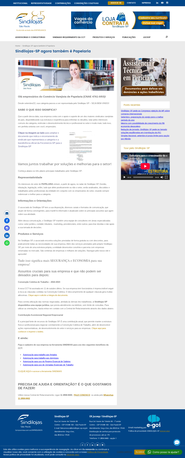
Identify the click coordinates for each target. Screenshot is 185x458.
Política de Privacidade (97, 452)
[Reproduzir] (124, 177)
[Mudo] (161, 177)
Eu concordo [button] (141, 452)
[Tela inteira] (166, 177)
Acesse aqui (165, 431)
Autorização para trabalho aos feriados (40, 354)
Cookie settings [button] (124, 452)
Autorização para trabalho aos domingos (41, 358)
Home (17, 46)
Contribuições (63, 3)
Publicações (129, 37)
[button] (163, 452)
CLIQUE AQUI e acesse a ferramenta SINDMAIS (40, 371)
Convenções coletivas (86, 3)
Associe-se (116, 3)
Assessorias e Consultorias (30, 37)
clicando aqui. (72, 454)
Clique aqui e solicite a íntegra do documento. (48, 295)
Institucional (20, 3)
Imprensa (146, 3)
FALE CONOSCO (82, 395)
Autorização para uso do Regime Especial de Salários (47, 361)
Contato (131, 3)
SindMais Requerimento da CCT (69, 37)
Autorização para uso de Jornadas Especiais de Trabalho (48, 365)
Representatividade (41, 3)
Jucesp (146, 37)
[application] (145, 166)
